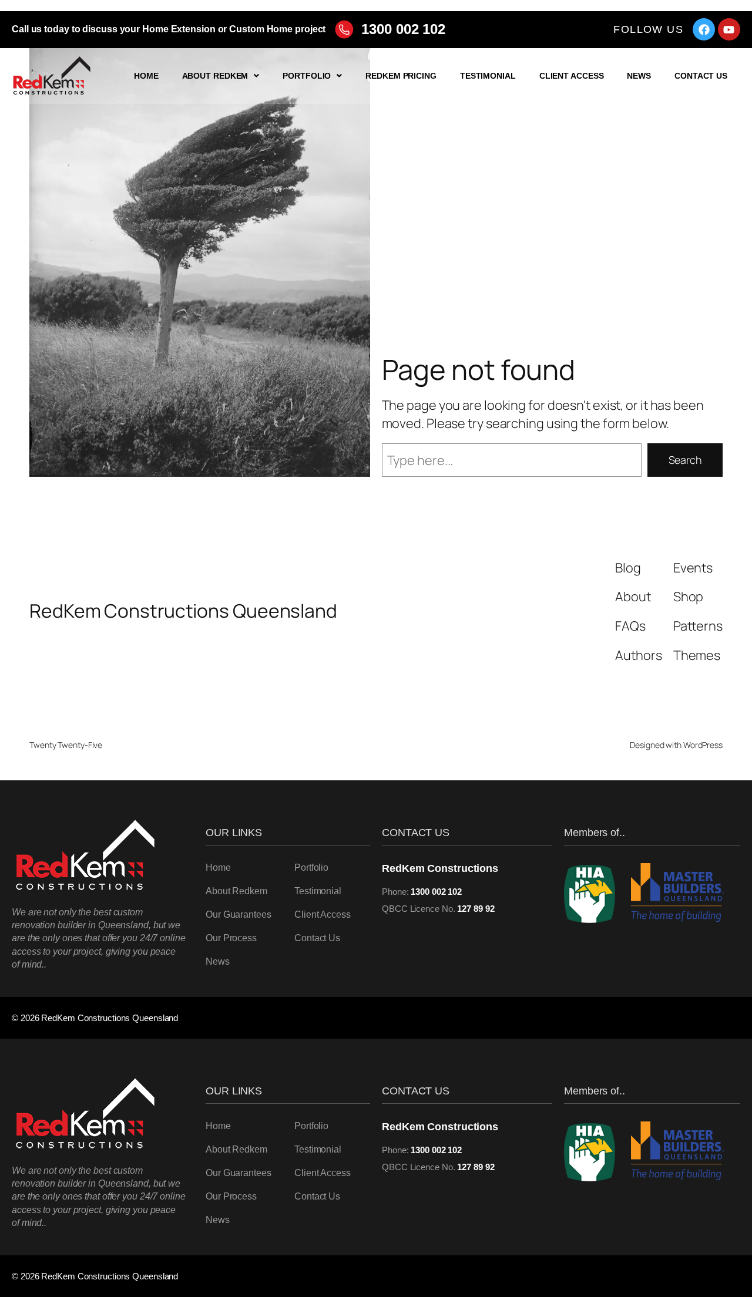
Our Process (231, 938)
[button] (220, 76)
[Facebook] (704, 29)
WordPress (703, 744)
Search (685, 460)
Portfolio (307, 75)
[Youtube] (729, 29)
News (639, 75)
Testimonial (488, 75)
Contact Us (700, 75)
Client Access (571, 75)
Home (146, 75)
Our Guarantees (238, 914)
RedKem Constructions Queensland (183, 611)
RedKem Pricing (401, 75)
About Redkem (215, 75)
